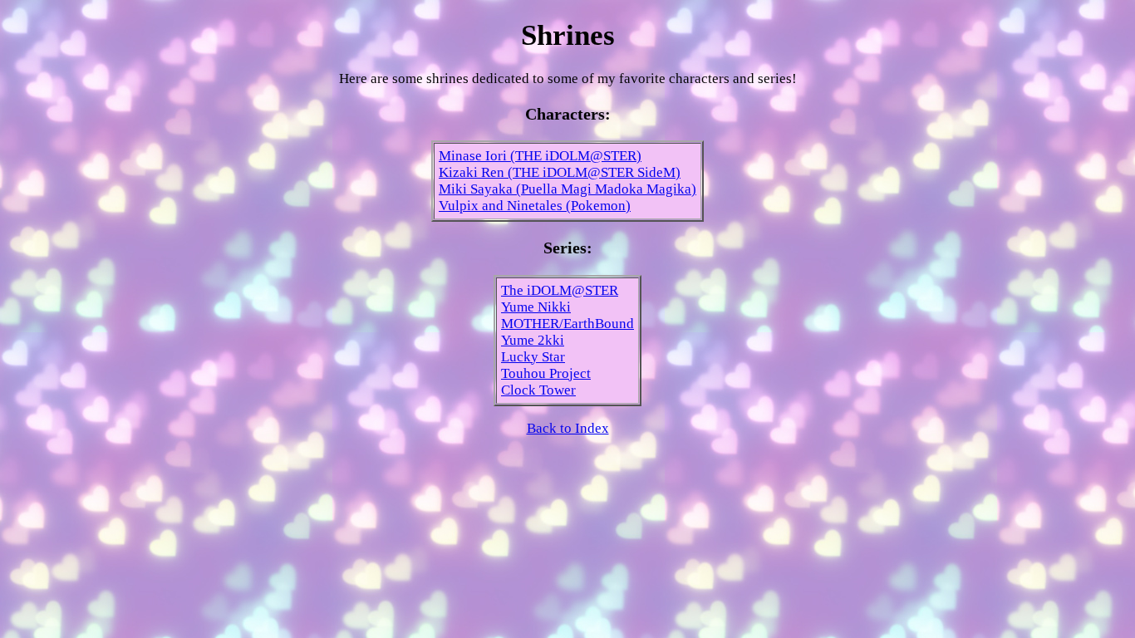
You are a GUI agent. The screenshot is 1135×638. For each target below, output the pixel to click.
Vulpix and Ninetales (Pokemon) (535, 205)
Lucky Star (533, 357)
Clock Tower (538, 390)
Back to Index (568, 428)
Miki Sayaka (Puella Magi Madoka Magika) (567, 189)
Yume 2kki (532, 340)
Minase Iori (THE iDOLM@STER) (540, 156)
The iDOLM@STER (559, 290)
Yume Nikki (536, 307)
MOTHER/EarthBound (567, 323)
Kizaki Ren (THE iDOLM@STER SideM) (560, 172)
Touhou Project (546, 373)
